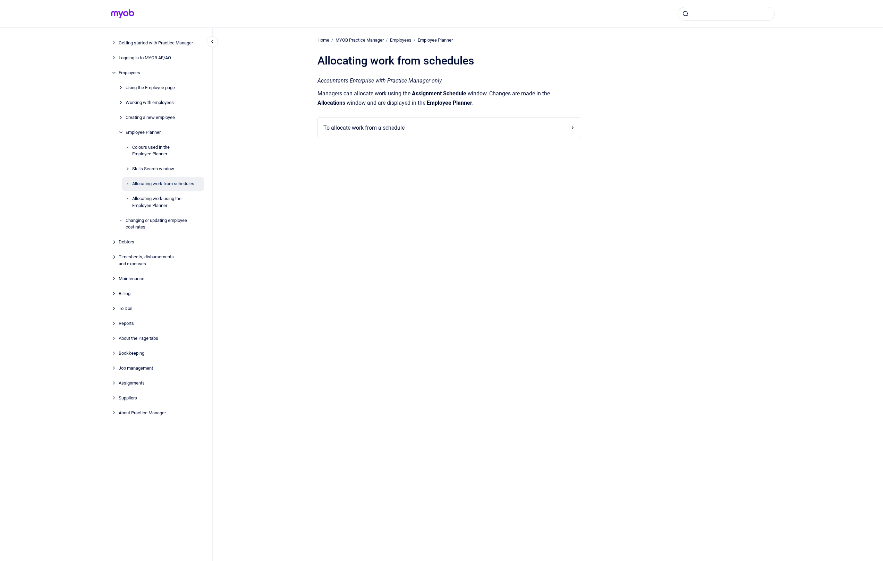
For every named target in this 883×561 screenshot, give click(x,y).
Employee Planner (143, 132)
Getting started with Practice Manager (156, 42)
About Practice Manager (142, 412)
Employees (129, 72)
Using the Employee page (150, 87)
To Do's (126, 308)
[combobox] (726, 13)
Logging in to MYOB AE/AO (145, 57)
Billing (124, 293)
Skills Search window (153, 168)
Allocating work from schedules (163, 183)
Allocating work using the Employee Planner (156, 202)
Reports (126, 323)
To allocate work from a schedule (364, 127)
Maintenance (131, 278)
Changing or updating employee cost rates (156, 224)
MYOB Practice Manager (360, 40)
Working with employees (150, 102)
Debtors (126, 241)
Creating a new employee (150, 117)
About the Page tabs (138, 338)
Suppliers (128, 397)
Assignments (132, 383)
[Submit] (685, 13)
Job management (136, 368)
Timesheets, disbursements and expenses (146, 260)
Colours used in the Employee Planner (151, 151)
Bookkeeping (131, 353)
